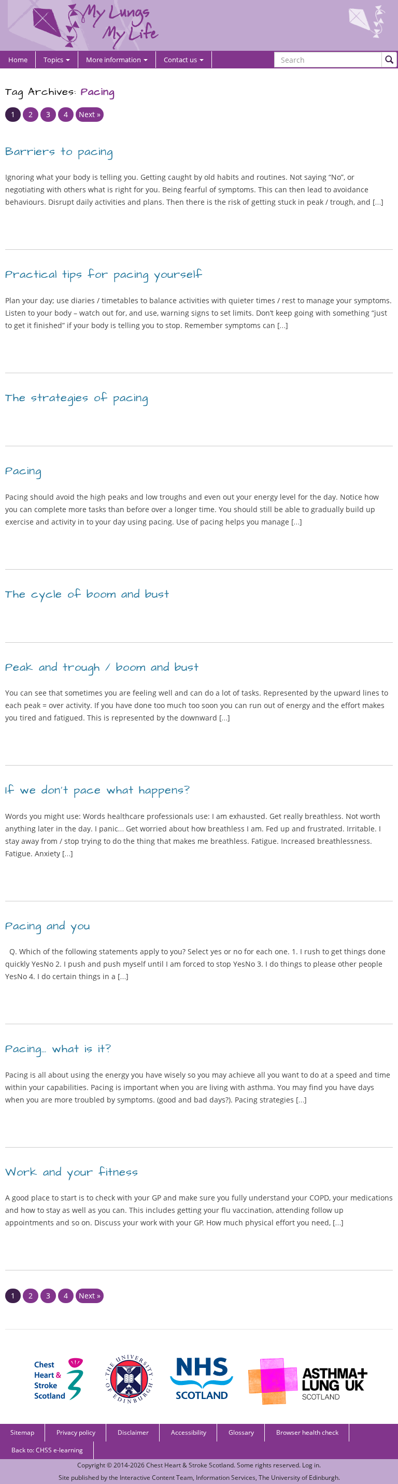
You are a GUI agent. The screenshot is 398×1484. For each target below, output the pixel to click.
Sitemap (22, 1432)
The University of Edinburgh (298, 1477)
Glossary (241, 1432)
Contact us (181, 59)
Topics (54, 59)
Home (17, 59)
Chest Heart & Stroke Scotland (190, 1465)
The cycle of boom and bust (87, 594)
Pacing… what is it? (58, 1049)
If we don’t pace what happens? (97, 790)
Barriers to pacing (59, 152)
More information (114, 59)
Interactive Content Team (156, 1477)
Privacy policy (75, 1432)
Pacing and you (47, 926)
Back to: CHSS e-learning (47, 1450)
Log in (310, 1465)
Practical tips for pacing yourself (104, 274)
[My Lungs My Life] (199, 25)
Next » (90, 114)
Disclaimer (133, 1432)
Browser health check (307, 1432)
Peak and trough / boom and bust (102, 667)
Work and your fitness (71, 1172)
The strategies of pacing (76, 398)
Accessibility (188, 1432)
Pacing (23, 471)
